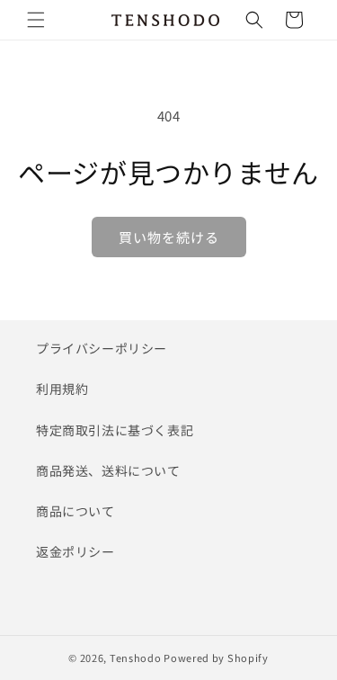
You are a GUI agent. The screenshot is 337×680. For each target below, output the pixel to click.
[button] (36, 20)
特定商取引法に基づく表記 (114, 430)
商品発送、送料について (108, 470)
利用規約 (62, 389)
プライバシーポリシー (101, 348)
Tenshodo (136, 657)
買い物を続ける (169, 237)
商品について (75, 511)
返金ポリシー (75, 551)
